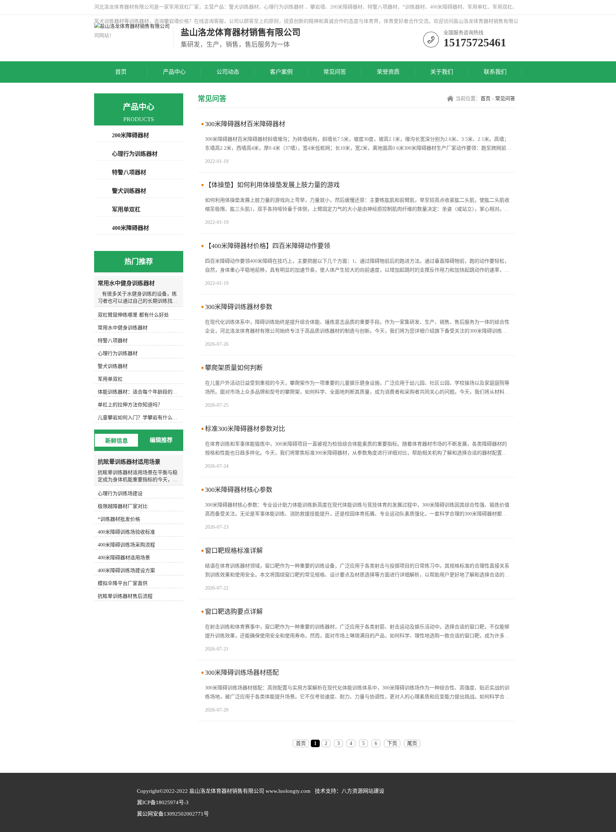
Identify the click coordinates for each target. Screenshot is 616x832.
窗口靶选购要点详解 (234, 611)
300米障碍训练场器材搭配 (242, 672)
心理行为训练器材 (135, 154)
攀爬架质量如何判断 (234, 367)
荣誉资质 (388, 72)
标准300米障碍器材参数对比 (245, 428)
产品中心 (174, 72)
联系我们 (495, 72)
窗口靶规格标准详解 (234, 550)
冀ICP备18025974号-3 (163, 802)
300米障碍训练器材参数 (238, 306)
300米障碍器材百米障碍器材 (245, 124)
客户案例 (281, 72)
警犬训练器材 (129, 191)
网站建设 (373, 791)
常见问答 (334, 72)
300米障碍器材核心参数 (238, 489)
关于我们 (441, 72)
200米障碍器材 (130, 135)
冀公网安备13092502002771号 (173, 814)
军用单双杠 (126, 209)
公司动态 (227, 72)
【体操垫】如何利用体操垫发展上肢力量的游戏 (272, 185)
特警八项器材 (129, 172)
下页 (392, 743)
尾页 (412, 743)
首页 (121, 72)
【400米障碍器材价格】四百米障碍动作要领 (267, 246)
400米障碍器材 (130, 228)
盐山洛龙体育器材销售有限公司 (226, 791)
